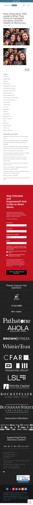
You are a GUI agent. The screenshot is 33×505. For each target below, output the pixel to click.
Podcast (5, 111)
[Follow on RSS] (22, 489)
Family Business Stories (9, 88)
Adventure (6, 76)
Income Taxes (6, 104)
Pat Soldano (6, 109)
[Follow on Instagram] (13, 489)
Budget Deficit (7, 79)
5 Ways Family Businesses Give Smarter (13, 150)
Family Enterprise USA (9, 95)
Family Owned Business (9, 100)
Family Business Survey (9, 90)
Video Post (6, 123)
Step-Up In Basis (7, 118)
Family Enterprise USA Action (10, 97)
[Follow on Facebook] (7, 489)
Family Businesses (8, 93)
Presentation (6, 114)
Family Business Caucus (9, 86)
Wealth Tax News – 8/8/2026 (10, 175)
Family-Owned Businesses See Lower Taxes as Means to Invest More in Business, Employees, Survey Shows (15, 158)
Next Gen (5, 107)
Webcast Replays (7, 130)
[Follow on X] (10, 489)
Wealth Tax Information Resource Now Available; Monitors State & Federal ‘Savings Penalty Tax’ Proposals (15, 142)
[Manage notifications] (30, 502)
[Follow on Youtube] (19, 489)
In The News (6, 102)
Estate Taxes (6, 83)
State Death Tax (7, 116)
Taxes (4, 121)
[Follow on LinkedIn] (16, 489)
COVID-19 (5, 81)
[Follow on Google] (25, 489)
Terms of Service (11, 498)
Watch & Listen (7, 125)
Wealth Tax (6, 128)
